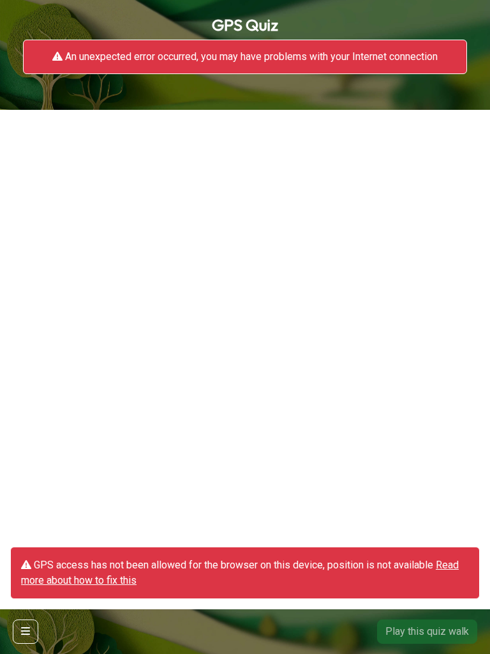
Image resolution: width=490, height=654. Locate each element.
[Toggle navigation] (25, 632)
